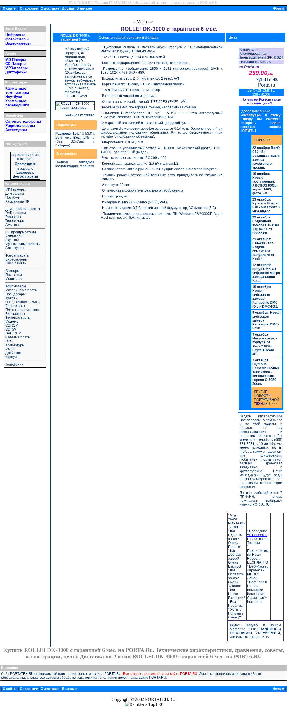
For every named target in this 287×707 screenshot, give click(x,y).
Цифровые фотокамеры (17, 37)
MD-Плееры (15, 59)
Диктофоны (16, 72)
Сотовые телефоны (23, 121)
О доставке (50, 8)
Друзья (68, 8)
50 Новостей (257, 535)
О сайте (9, 8)
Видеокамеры (18, 43)
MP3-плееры (16, 68)
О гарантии (29, 8)
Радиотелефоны (20, 126)
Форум (278, 8)
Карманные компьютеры (17, 90)
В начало (84, 8)
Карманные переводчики (17, 103)
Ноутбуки (13, 97)
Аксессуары (16, 130)
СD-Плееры (15, 64)
